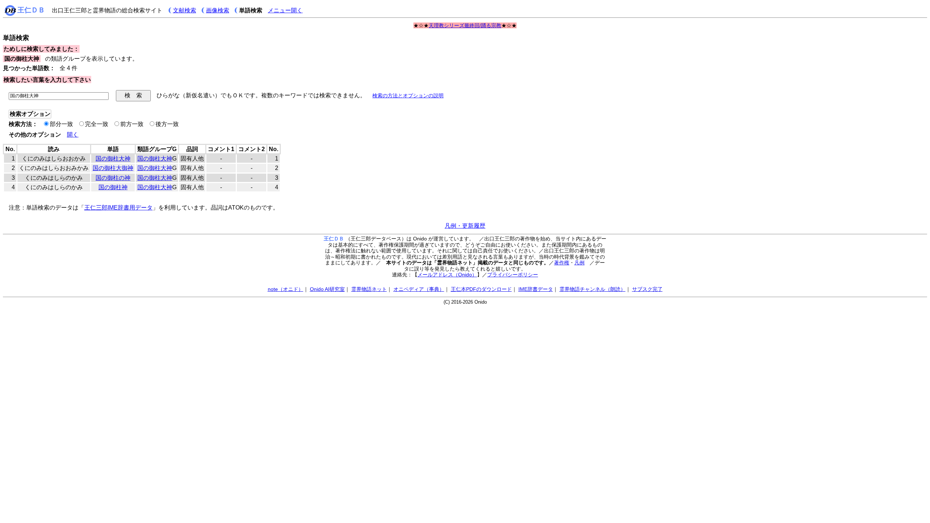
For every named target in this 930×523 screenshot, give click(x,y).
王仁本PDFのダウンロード (481, 289)
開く (72, 134)
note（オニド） (285, 289)
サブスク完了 (647, 289)
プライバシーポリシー (512, 274)
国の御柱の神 (113, 178)
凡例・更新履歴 (465, 226)
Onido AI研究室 (327, 289)
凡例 (579, 262)
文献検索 (184, 10)
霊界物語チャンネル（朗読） (592, 289)
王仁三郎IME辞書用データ (118, 207)
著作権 (561, 262)
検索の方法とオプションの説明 (408, 95)
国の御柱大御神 (113, 168)
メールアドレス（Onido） (447, 274)
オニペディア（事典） (418, 289)
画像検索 (217, 10)
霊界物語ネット (369, 289)
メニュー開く (285, 10)
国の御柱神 (113, 187)
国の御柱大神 (113, 158)
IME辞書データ (535, 289)
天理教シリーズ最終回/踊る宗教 (465, 25)
